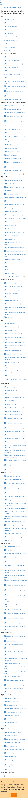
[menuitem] (1, 3)
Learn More (4, 791)
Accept (14, 795)
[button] (1, 1)
